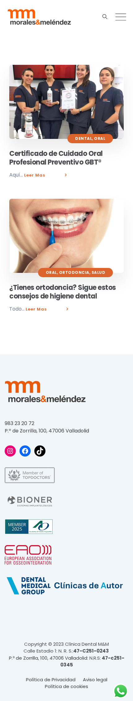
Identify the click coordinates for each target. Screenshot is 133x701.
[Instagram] (10, 451)
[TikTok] (39, 451)
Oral (99, 138)
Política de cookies (66, 686)
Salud (98, 272)
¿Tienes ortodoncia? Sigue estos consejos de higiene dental (62, 292)
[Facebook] (25, 451)
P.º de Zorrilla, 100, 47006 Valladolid (47, 430)
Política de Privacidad (50, 679)
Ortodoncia (74, 272)
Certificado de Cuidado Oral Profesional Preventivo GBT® (56, 158)
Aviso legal (95, 679)
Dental (83, 138)
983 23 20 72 (19, 423)
